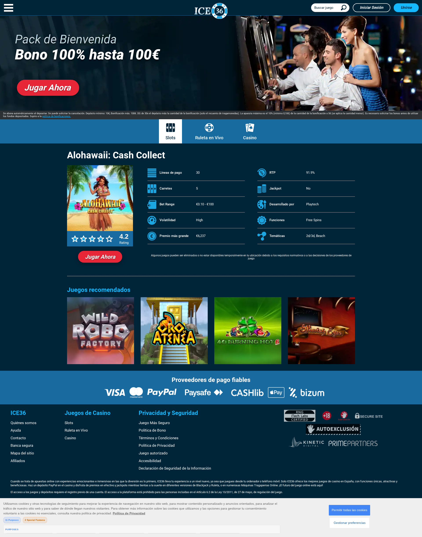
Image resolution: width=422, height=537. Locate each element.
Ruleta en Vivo (209, 137)
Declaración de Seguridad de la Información (175, 468)
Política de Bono (152, 430)
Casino (249, 137)
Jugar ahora (100, 257)
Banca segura (22, 445)
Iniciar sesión (371, 7)
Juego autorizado (153, 453)
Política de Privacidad (157, 445)
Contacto (18, 438)
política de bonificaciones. (56, 116)
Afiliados (18, 461)
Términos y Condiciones (158, 438)
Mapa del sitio (22, 453)
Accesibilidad (150, 461)
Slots (170, 137)
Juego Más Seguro (154, 423)
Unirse (406, 7)
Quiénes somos (23, 423)
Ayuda (16, 430)
